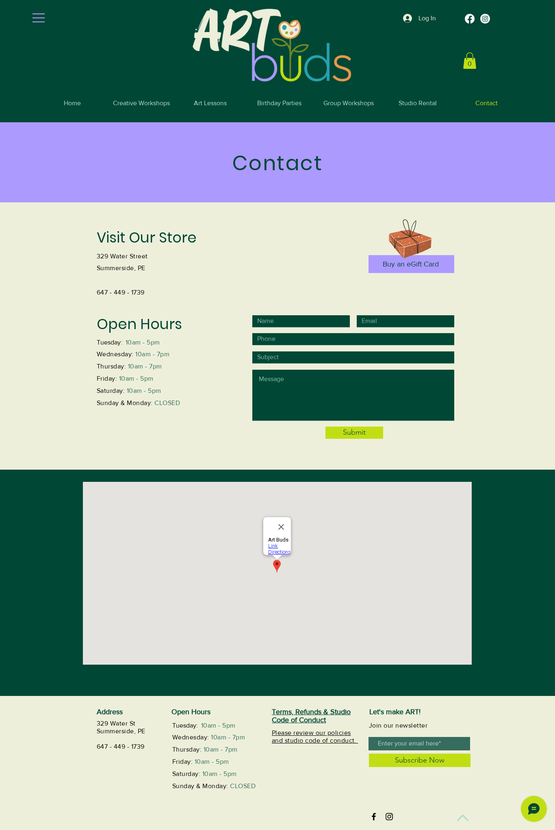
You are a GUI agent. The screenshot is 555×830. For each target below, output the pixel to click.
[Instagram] (485, 19)
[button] (39, 17)
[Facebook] (470, 19)
